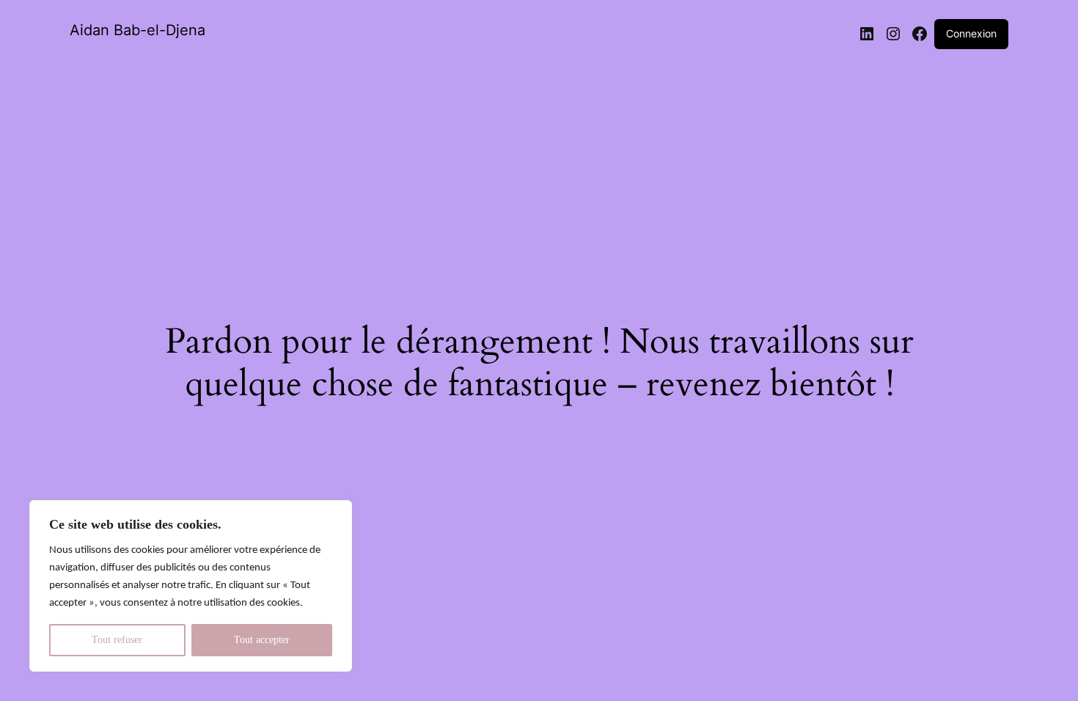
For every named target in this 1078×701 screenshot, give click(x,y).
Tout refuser (117, 639)
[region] (190, 586)
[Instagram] (893, 34)
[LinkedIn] (867, 34)
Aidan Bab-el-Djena (137, 30)
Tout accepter (262, 639)
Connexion (971, 33)
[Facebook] (919, 34)
